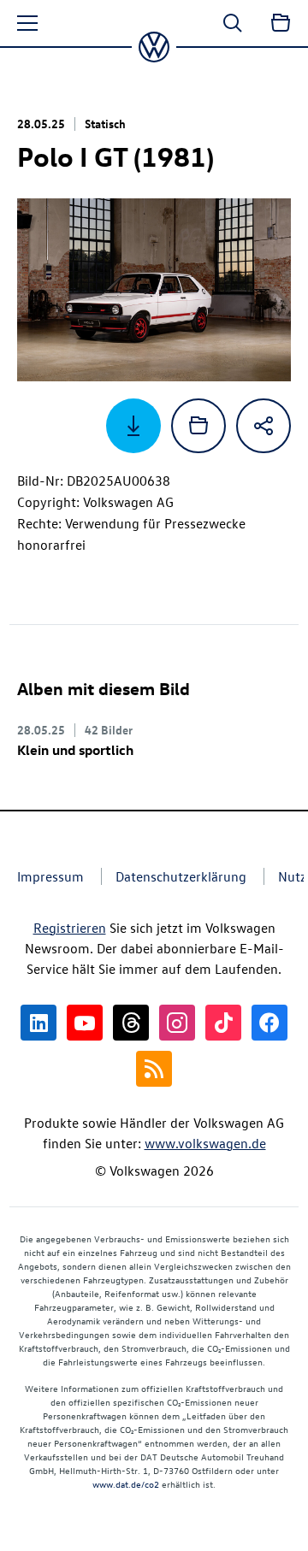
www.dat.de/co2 (125, 1483)
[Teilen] (263, 425)
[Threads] (131, 1023)
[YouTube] (85, 1023)
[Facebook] (269, 1023)
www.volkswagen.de (205, 1143)
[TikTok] (223, 1023)
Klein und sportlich (75, 749)
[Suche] (232, 23)
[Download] (133, 425)
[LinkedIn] (38, 1023)
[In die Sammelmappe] (198, 425)
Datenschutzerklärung (181, 876)
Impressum (50, 876)
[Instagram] (177, 1023)
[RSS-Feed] (154, 1069)
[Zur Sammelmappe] (280, 23)
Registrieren (69, 927)
